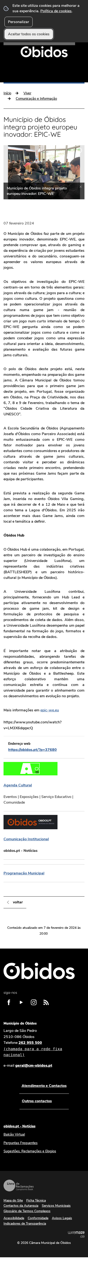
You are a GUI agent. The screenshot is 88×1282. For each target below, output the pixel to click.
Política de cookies (56, 11)
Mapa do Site (13, 1200)
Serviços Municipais (56, 1205)
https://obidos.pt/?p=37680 (32, 749)
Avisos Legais (62, 1218)
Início (7, 93)
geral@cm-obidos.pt (33, 1065)
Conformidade (38, 1218)
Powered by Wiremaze (76, 1234)
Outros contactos (37, 1101)
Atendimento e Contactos (44, 1085)
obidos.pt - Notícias (19, 1126)
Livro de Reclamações (19, 1185)
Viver (27, 93)
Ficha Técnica (36, 1200)
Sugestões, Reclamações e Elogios (30, 1151)
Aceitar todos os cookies (29, 34)
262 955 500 (33, 1048)
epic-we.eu (49, 710)
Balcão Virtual (14, 1134)
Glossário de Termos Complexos (27, 1211)
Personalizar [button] (18, 21)
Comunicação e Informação (36, 98)
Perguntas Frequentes (21, 1143)
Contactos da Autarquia (21, 1205)
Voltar (18, 902)
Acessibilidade (14, 1218)
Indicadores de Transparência (25, 1223)
